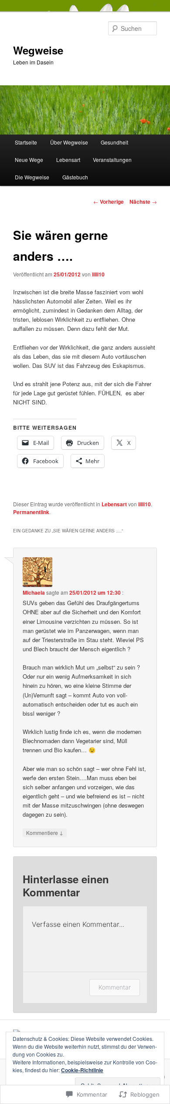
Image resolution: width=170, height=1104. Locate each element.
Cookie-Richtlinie (82, 1070)
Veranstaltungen (112, 159)
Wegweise (38, 50)
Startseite (26, 142)
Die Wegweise (32, 177)
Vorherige (108, 201)
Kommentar (115, 987)
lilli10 (98, 274)
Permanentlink (31, 512)
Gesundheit (114, 142)
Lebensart (68, 159)
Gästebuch (75, 177)
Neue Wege (29, 159)
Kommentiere (44, 832)
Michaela (34, 592)
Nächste (143, 201)
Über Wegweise (69, 142)
